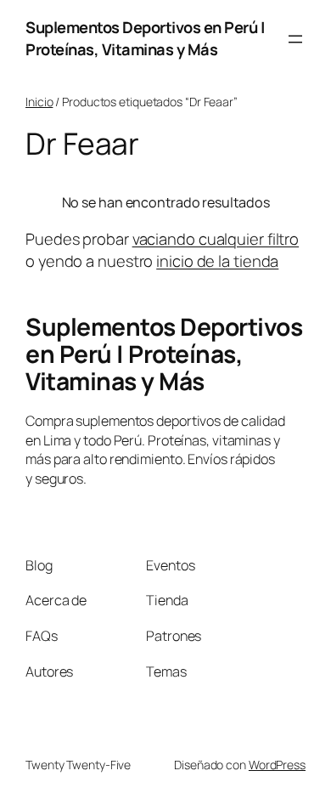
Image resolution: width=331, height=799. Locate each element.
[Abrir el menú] (295, 39)
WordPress (277, 764)
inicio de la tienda (217, 261)
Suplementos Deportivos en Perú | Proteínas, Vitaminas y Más (144, 38)
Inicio (39, 102)
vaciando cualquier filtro (216, 239)
